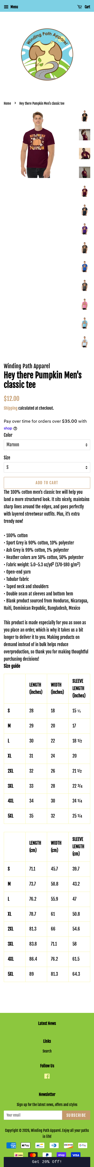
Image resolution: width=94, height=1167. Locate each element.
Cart (87, 7)
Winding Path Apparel (46, 1130)
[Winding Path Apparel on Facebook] (47, 1077)
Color (8, 435)
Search (47, 1051)
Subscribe (76, 1115)
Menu (14, 7)
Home (7, 103)
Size (7, 457)
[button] (47, 1162)
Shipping (11, 408)
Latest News (47, 1023)
